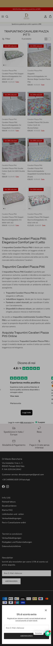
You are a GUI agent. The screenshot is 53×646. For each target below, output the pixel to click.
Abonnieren (26, 636)
